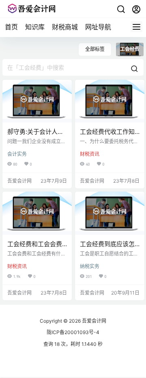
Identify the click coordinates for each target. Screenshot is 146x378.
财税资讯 (89, 154)
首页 (11, 27)
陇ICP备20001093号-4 (73, 332)
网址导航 (98, 27)
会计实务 (17, 154)
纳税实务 (89, 266)
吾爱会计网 (93, 321)
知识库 (35, 27)
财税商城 (65, 27)
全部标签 (95, 49)
